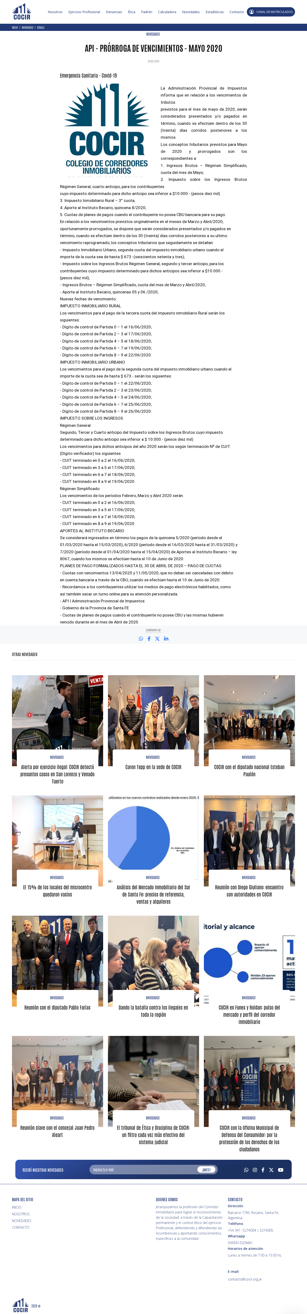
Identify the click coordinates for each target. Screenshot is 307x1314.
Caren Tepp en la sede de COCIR (153, 767)
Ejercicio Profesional (84, 12)
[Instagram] (255, 1169)
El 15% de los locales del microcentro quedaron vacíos (57, 890)
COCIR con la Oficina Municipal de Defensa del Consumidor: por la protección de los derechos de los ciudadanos (249, 1138)
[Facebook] (263, 1169)
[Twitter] (271, 1169)
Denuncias (114, 12)
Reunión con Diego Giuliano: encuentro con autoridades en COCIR (249, 890)
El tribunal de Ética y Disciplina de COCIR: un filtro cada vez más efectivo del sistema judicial (153, 1134)
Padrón (146, 12)
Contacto (237, 12)
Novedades (191, 12)
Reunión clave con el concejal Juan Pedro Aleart (57, 1131)
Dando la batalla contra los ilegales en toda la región (153, 1010)
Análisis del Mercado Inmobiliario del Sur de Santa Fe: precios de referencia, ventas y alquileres (153, 894)
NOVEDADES (153, 34)
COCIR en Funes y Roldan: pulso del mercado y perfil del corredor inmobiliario (249, 1014)
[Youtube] (280, 1169)
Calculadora (167, 12)
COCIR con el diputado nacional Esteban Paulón (249, 770)
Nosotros (55, 12)
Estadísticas (215, 12)
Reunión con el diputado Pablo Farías (57, 1007)
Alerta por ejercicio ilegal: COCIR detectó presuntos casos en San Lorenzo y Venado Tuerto (57, 774)
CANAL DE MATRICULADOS (274, 12)
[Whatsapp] (246, 1169)
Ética (131, 12)
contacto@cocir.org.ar (245, 1279)
